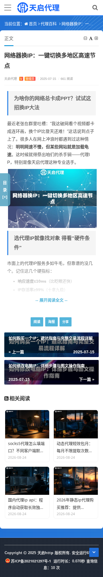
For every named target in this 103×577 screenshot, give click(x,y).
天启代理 (19, 78)
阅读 (36, 321)
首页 (33, 23)
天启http (45, 552)
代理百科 (49, 23)
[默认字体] (91, 38)
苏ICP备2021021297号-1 (31, 561)
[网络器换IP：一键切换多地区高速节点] (52, 198)
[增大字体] (97, 38)
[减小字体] (86, 38)
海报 (51, 321)
